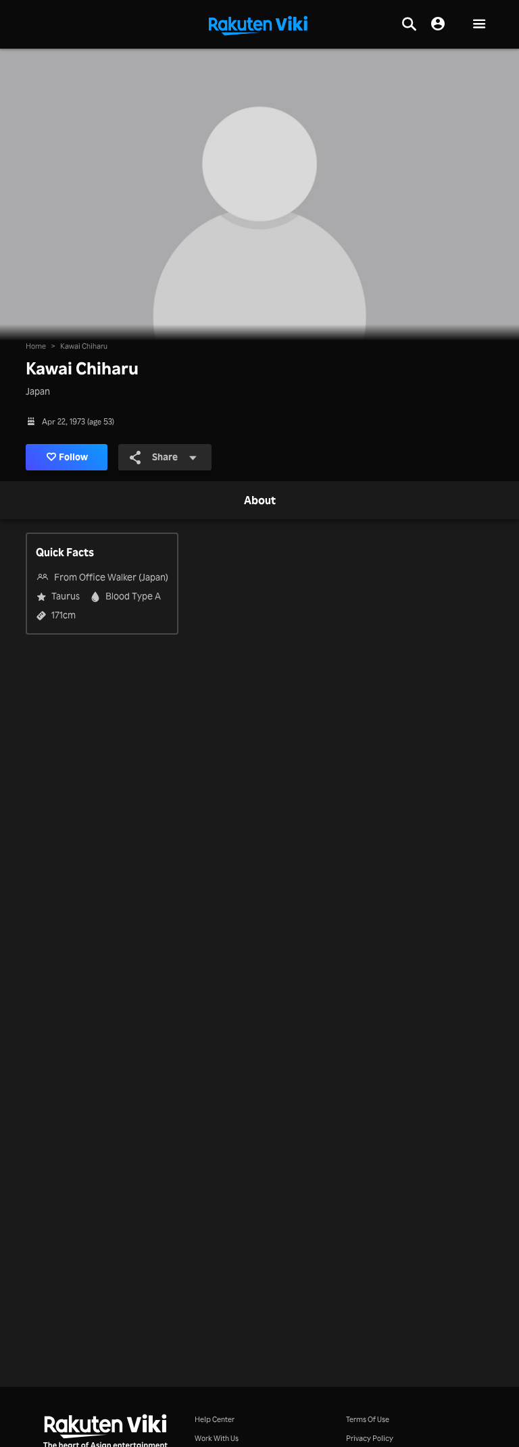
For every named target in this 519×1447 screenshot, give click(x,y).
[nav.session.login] (438, 24)
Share (165, 456)
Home (36, 346)
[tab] (260, 500)
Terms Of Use (367, 1419)
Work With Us (217, 1438)
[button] (479, 24)
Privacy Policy (369, 1438)
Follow (73, 456)
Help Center (214, 1419)
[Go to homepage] (258, 24)
